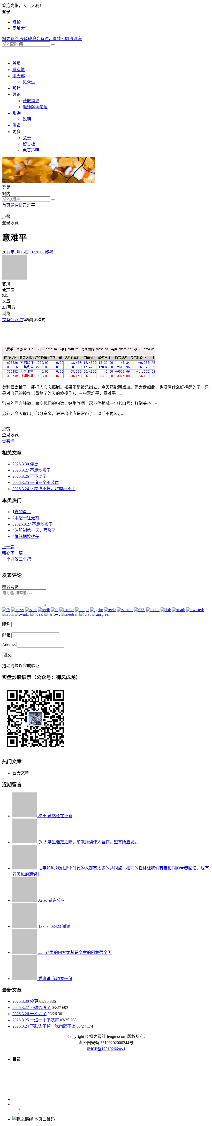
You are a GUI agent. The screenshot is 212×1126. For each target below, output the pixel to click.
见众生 (29, 82)
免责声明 (31, 150)
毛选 (16, 113)
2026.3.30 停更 (25, 464)
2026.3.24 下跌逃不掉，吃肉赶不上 (43, 489)
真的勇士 (22, 512)
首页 (16, 63)
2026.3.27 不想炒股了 (31, 470)
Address (9, 644)
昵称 (6, 624)
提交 (7, 655)
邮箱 (6, 635)
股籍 (16, 88)
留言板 (29, 144)
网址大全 (20, 28)
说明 (27, 119)
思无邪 (18, 76)
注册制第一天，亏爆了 (35, 530)
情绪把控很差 (26, 536)
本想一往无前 (26, 518)
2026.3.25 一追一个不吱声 (35, 482)
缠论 (16, 22)
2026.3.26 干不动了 (29, 476)
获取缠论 (31, 100)
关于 (27, 138)
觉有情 (18, 69)
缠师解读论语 (35, 107)
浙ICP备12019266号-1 (106, 1049)
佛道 (16, 125)
